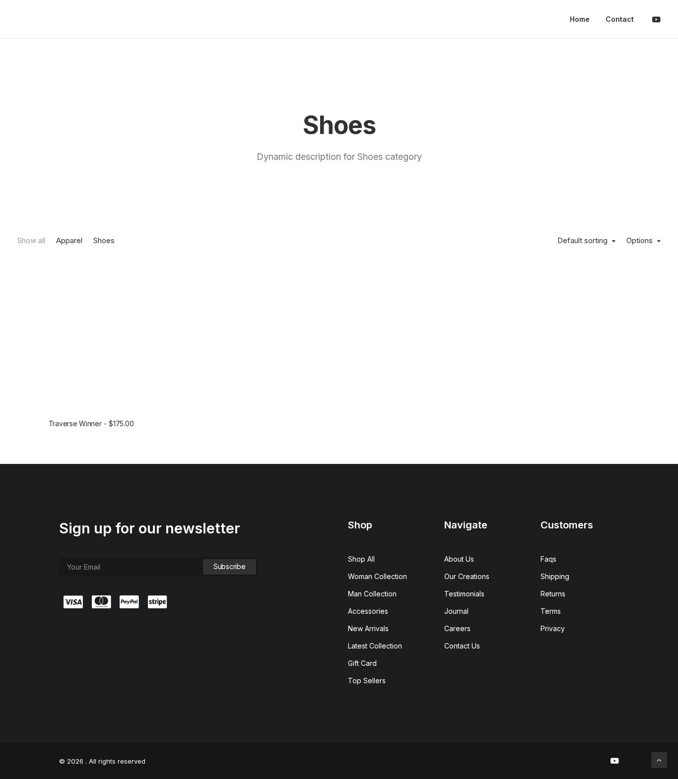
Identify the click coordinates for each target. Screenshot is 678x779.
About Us (459, 559)
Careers (457, 628)
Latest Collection (375, 646)
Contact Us (462, 646)
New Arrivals (368, 628)
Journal (456, 611)
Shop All (361, 559)
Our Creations (466, 576)
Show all (31, 240)
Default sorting (582, 240)
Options (639, 240)
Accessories (368, 611)
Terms (551, 611)
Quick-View (153, 274)
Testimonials (464, 593)
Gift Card (362, 663)
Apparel (69, 240)
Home (580, 19)
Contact (620, 19)
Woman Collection (377, 576)
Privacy (553, 628)
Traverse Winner (91, 423)
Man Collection (372, 593)
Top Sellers (367, 680)
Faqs (548, 559)
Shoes (104, 240)
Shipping (555, 576)
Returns (553, 593)
